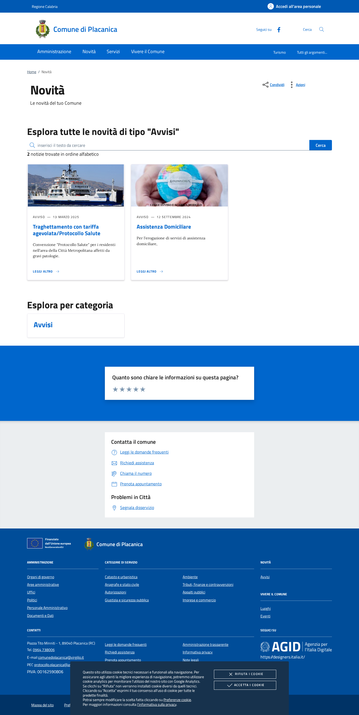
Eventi (265, 616)
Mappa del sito (42, 705)
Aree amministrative (43, 584)
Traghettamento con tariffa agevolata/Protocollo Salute (66, 229)
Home (31, 72)
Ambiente (190, 577)
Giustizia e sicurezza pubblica (127, 600)
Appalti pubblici (194, 592)
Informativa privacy (198, 652)
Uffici (31, 592)
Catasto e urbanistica (121, 577)
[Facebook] (276, 29)
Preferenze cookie (177, 699)
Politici (32, 600)
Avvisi (265, 577)
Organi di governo (40, 577)
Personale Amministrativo (47, 608)
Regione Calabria (45, 6)
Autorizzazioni (115, 592)
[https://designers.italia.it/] (296, 646)
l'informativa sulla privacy (156, 704)
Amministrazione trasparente (205, 644)
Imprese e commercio (199, 600)
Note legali (191, 660)
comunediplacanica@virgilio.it (61, 657)
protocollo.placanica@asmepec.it (59, 665)
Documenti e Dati (40, 615)
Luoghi (265, 608)
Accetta (249, 684)
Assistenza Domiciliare (164, 226)
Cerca (321, 145)
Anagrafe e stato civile (122, 584)
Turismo (279, 52)
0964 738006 (44, 650)
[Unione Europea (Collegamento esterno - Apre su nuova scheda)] (50, 544)
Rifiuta (249, 673)
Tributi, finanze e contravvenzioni (208, 584)
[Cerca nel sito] (321, 29)
